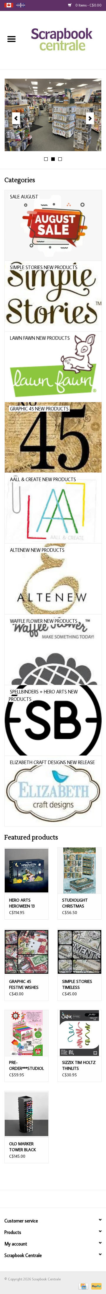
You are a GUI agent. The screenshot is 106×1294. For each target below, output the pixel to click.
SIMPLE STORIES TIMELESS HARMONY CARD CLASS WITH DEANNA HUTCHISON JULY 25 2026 (78, 984)
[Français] (20, 5)
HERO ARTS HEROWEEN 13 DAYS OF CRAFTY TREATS (25, 903)
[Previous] (16, 118)
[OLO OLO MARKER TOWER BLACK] (26, 1114)
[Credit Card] (82, 1286)
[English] (8, 5)
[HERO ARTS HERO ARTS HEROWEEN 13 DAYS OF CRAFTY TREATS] (26, 870)
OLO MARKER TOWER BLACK (22, 1146)
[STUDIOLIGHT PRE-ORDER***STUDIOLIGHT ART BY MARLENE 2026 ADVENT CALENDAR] (26, 1033)
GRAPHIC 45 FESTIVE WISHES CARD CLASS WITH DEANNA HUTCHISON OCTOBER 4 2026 (26, 984)
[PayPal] (95, 1286)
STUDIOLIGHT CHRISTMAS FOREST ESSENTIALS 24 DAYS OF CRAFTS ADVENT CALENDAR (78, 903)
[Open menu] (11, 39)
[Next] (90, 118)
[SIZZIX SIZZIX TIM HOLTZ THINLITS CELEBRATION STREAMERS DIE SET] (79, 1033)
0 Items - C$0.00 (88, 5)
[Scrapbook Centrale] (65, 39)
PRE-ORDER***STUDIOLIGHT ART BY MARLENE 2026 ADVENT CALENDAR (26, 1065)
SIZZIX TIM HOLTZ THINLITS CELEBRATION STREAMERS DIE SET (78, 1065)
